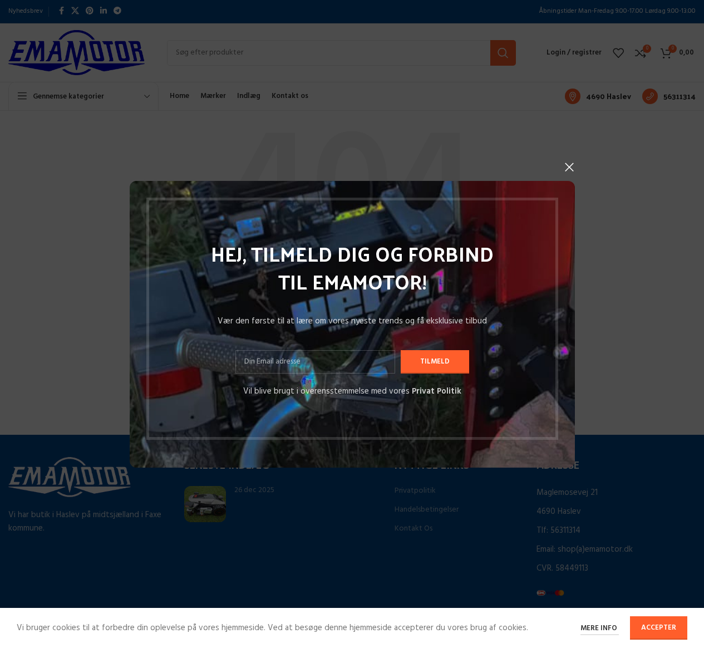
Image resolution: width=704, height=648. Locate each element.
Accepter (658, 628)
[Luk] (569, 167)
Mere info (599, 628)
